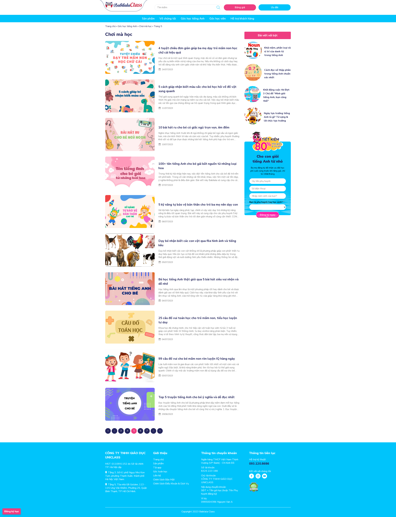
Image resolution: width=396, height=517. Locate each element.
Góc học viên (217, 18)
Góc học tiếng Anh (192, 18)
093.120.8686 (259, 464)
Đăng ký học (11, 511)
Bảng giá (240, 7)
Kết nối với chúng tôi (260, 471)
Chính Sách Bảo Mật (164, 479)
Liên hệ (157, 475)
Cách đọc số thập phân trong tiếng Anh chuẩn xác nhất (277, 73)
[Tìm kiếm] (218, 7)
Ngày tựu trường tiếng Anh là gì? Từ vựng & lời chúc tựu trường (277, 117)
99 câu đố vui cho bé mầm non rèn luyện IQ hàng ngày (196, 359)
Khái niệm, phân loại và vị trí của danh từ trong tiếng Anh (277, 51)
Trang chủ (110, 26)
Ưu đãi (274, 7)
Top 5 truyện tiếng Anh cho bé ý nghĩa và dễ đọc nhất (196, 397)
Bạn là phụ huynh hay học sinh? (266, 202)
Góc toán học (160, 471)
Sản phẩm (158, 463)
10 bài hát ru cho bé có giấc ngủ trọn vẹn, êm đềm (193, 127)
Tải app (157, 467)
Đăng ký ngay (267, 215)
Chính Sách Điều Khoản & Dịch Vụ (171, 483)
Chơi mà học (145, 26)
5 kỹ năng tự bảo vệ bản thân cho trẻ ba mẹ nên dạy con (198, 204)
